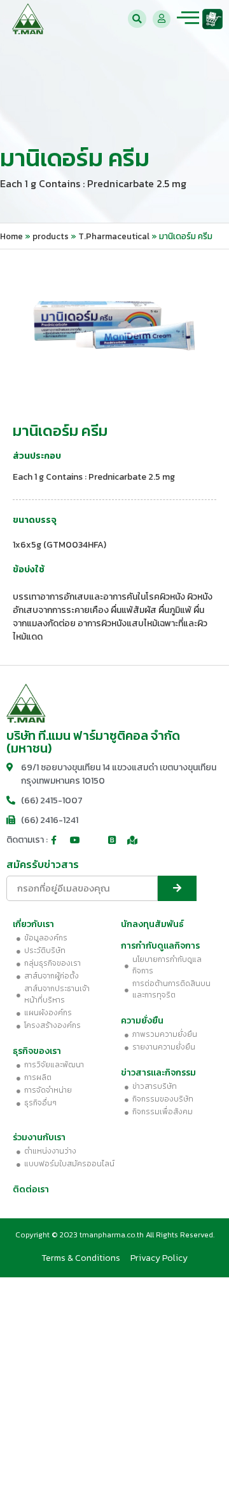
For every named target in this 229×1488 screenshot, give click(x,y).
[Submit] (177, 888)
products (50, 236)
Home (11, 236)
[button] (137, 19)
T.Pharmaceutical (113, 236)
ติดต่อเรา (31, 1189)
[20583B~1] (114, 327)
